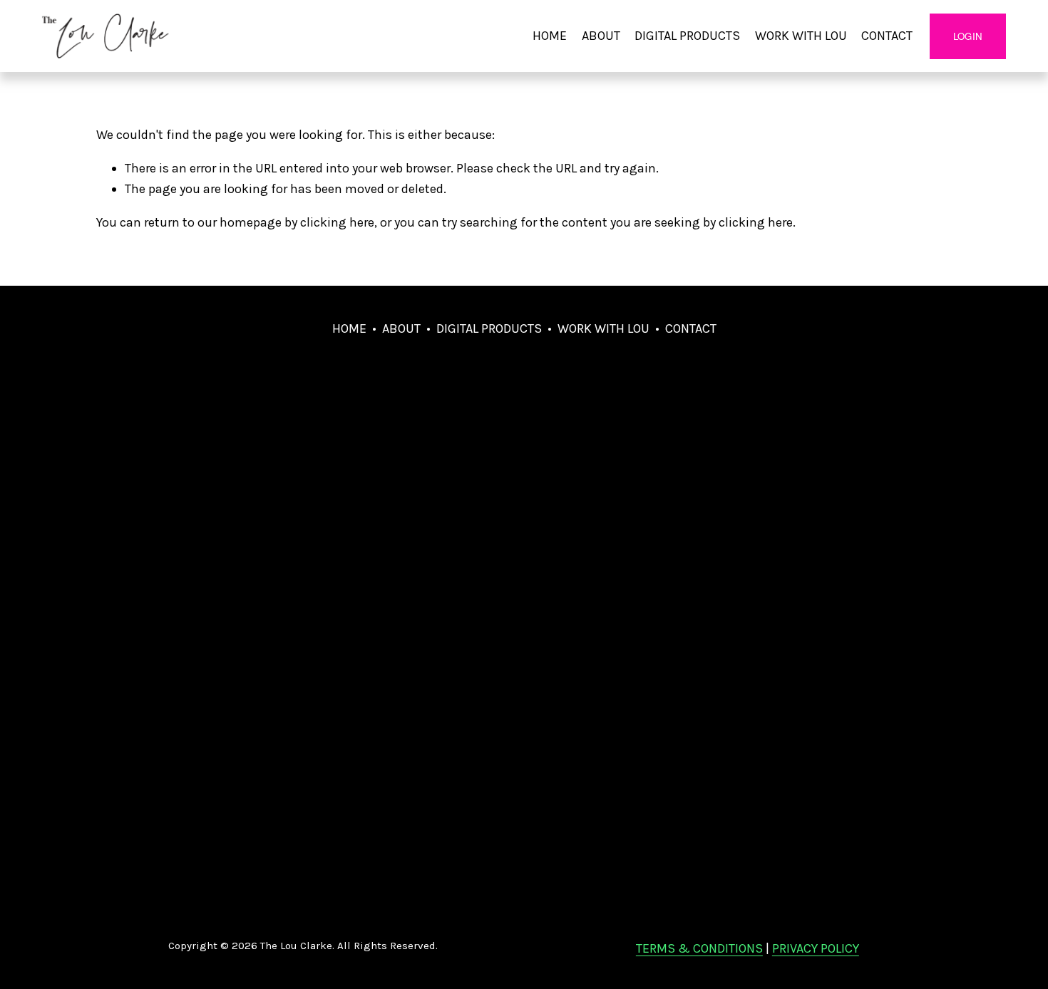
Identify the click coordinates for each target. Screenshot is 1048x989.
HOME (550, 35)
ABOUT (601, 35)
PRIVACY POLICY (815, 948)
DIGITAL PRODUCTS (687, 35)
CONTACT (887, 35)
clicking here (337, 222)
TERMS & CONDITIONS (699, 948)
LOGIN (967, 36)
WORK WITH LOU (801, 35)
